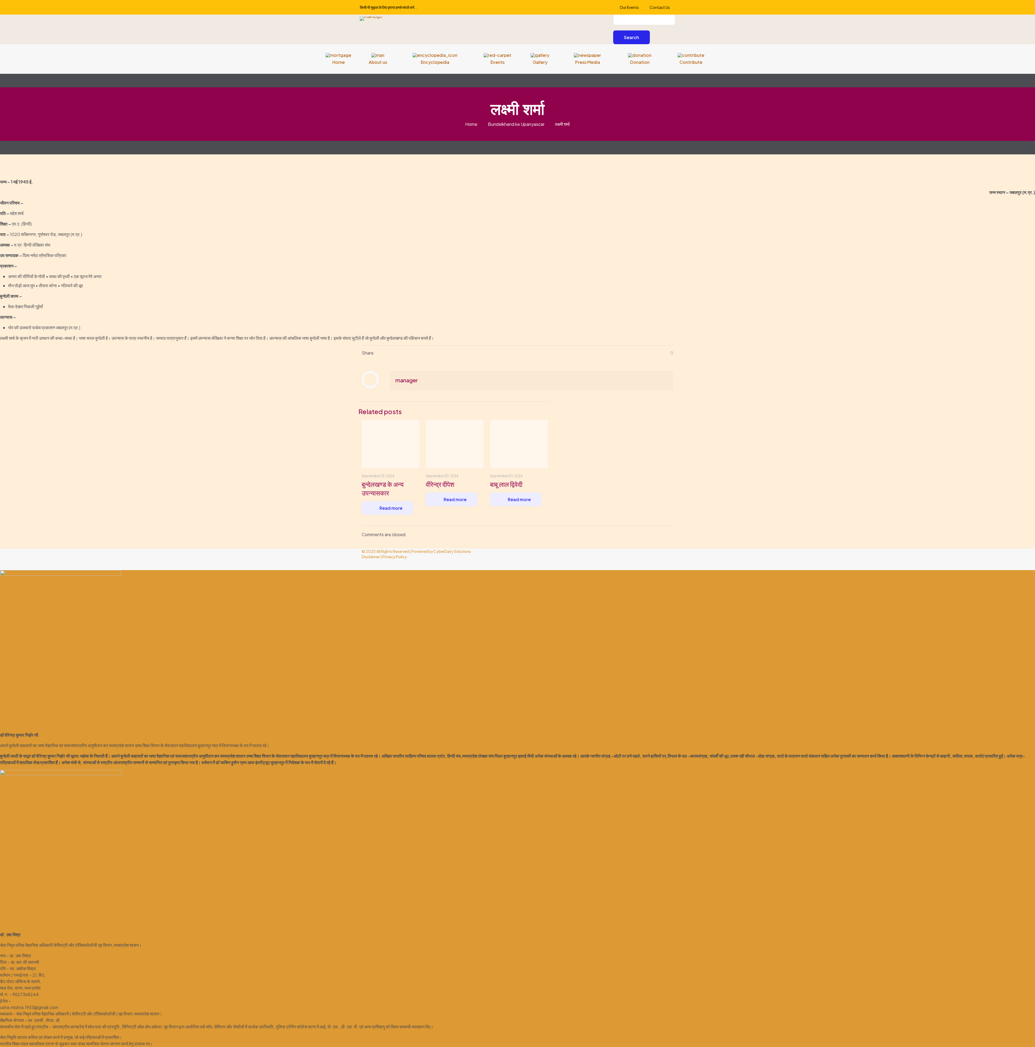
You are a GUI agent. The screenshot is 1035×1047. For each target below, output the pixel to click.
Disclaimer (371, 556)
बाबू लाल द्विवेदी (506, 484)
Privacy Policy (394, 556)
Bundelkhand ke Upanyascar (516, 124)
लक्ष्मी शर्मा (562, 124)
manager (406, 380)
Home (471, 124)
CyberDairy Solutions (452, 551)
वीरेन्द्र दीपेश (440, 484)
